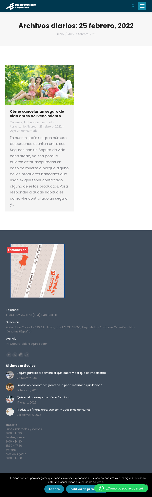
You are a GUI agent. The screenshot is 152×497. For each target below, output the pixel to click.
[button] (121, 488)
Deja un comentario (24, 131)
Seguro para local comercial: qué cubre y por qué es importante (61, 373)
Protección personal (38, 122)
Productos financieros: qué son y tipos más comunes (53, 410)
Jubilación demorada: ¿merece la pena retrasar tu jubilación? (59, 385)
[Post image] (10, 375)
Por (23, 127)
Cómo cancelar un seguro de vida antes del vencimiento (37, 113)
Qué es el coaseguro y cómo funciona (43, 397)
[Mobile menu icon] (142, 6)
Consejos (16, 122)
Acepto (54, 489)
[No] (147, 485)
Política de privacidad (87, 489)
